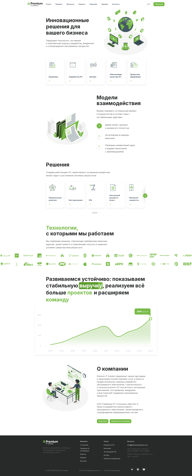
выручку (90, 285)
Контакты (116, 4)
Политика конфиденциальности (90, 470)
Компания (93, 4)
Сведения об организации (120, 421)
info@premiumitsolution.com (137, 445)
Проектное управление (112, 459)
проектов (79, 292)
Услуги (48, 4)
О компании (84, 445)
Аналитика (107, 448)
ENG (148, 4)
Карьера (105, 4)
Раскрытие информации (112, 470)
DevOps (106, 455)
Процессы (70, 4)
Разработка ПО (109, 445)
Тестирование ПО (110, 452)
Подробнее (102, 421)
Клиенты (82, 4)
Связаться (159, 4)
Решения (59, 4)
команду (57, 299)
